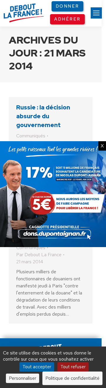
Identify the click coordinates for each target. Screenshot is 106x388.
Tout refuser (73, 367)
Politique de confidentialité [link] (72, 378)
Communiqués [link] (30, 136)
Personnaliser (22, 378)
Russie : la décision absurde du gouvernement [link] (43, 116)
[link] (96, 13)
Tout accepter (36, 367)
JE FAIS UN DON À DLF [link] (53, 323)
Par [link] (39, 255)
